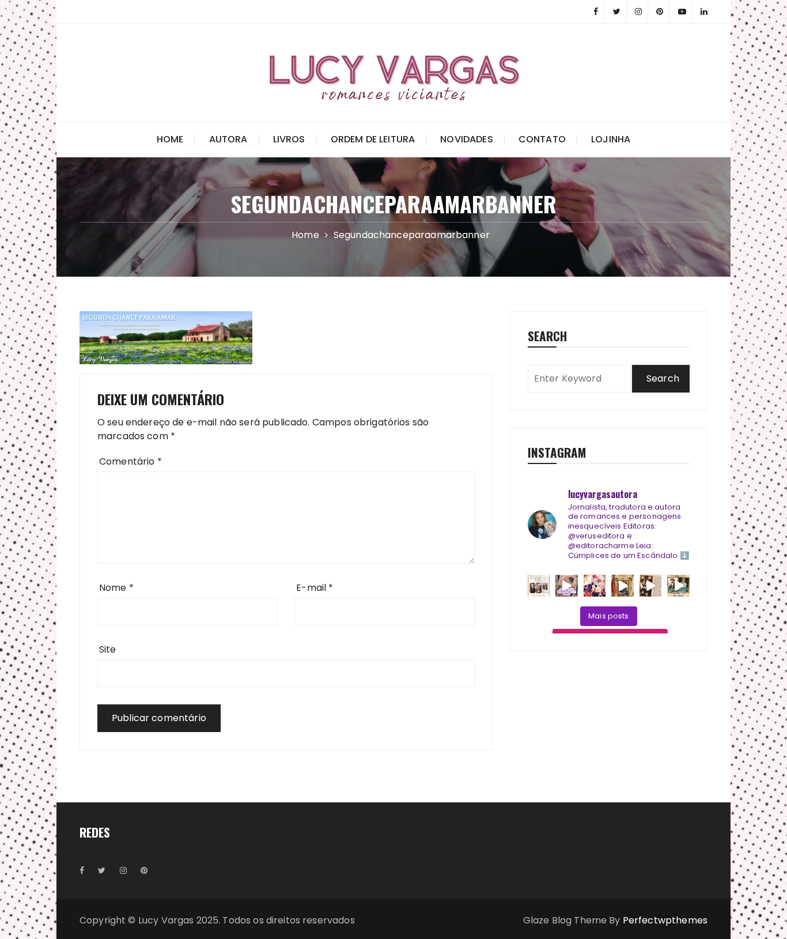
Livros (289, 139)
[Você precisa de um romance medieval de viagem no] (622, 586)
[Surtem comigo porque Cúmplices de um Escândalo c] (566, 586)
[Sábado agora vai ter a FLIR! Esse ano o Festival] (539, 586)
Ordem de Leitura (373, 139)
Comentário (130, 461)
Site (107, 649)
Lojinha (610, 139)
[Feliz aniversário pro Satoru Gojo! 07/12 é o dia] (595, 586)
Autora (228, 139)
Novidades (466, 139)
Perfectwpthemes (665, 920)
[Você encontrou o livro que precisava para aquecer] (651, 586)
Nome (116, 587)
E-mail (314, 587)
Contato (542, 139)
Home (170, 139)
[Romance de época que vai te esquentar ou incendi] (678, 586)
